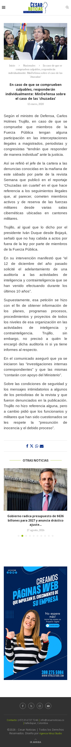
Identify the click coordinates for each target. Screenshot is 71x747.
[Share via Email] (42, 446)
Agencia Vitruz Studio (50, 731)
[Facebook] (23, 703)
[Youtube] (48, 703)
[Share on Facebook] (27, 446)
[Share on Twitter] (32, 446)
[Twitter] (31, 703)
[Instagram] (40, 703)
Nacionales (29, 65)
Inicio (12, 65)
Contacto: (12, 717)
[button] (7, 501)
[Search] (67, 8)
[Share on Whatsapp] (36, 446)
